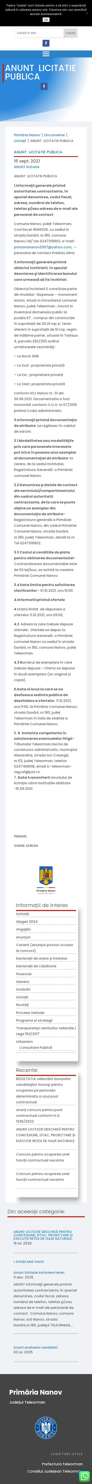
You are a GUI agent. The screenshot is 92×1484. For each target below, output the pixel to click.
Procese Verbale (30, 1012)
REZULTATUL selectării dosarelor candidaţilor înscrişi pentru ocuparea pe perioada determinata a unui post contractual (43, 1090)
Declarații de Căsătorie (36, 966)
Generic (23, 981)
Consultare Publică (35, 1047)
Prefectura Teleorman (62, 1464)
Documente (54, 135)
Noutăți (22, 1004)
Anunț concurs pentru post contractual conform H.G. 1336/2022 (39, 1115)
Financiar (24, 974)
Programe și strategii (34, 1020)
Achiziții (22, 913)
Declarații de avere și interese (41, 958)
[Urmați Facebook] (46, 43)
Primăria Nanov (27, 135)
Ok (46, 19)
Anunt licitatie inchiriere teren (38, 1272)
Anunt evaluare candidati (35, 1347)
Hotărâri (23, 989)
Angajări (23, 929)
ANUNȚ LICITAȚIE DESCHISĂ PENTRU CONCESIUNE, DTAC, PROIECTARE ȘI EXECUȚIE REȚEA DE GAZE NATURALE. (45, 1135)
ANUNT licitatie (26, 166)
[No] (87, 13)
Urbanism (24, 1041)
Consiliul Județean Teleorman (55, 1471)
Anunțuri (23, 937)
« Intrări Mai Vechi (28, 1261)
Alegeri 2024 (27, 921)
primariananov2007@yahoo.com (42, 247)
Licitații (20, 140)
